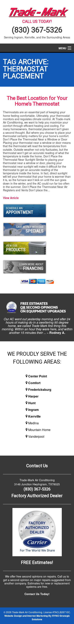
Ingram (33, 409)
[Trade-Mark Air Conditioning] (37, 11)
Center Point (37, 376)
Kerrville (34, 416)
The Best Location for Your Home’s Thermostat (37, 101)
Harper (33, 396)
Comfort (34, 383)
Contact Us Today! (37, 594)
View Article (11, 198)
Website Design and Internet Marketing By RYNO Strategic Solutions (37, 617)
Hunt (32, 403)
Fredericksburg (39, 389)
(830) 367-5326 (37, 30)
